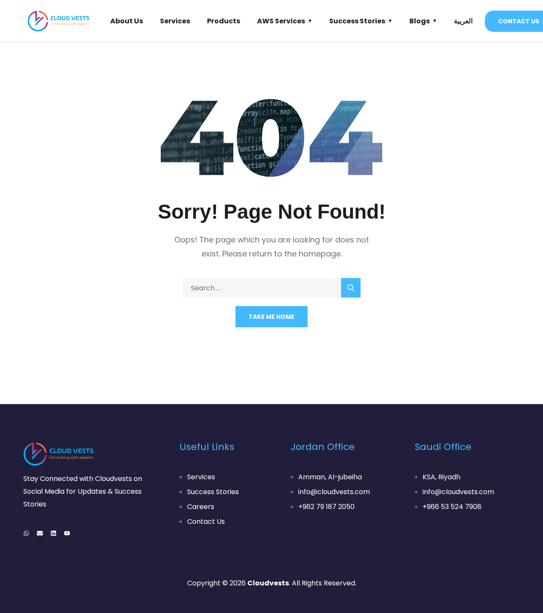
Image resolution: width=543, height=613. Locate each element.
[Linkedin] (53, 533)
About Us (126, 21)
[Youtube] (67, 533)
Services (175, 21)
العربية (463, 21)
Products (223, 21)
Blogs (419, 21)
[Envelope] (40, 533)
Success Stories (357, 21)
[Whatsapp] (26, 533)
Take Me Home (271, 316)
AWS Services (281, 21)
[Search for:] (271, 288)
